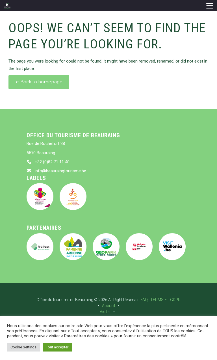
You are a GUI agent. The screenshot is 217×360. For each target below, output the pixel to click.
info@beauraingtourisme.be (60, 170)
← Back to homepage (38, 81)
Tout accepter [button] (57, 347)
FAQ (144, 299)
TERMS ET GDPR (165, 299)
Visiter (105, 311)
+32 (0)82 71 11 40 (52, 161)
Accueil (108, 305)
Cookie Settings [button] (23, 347)
